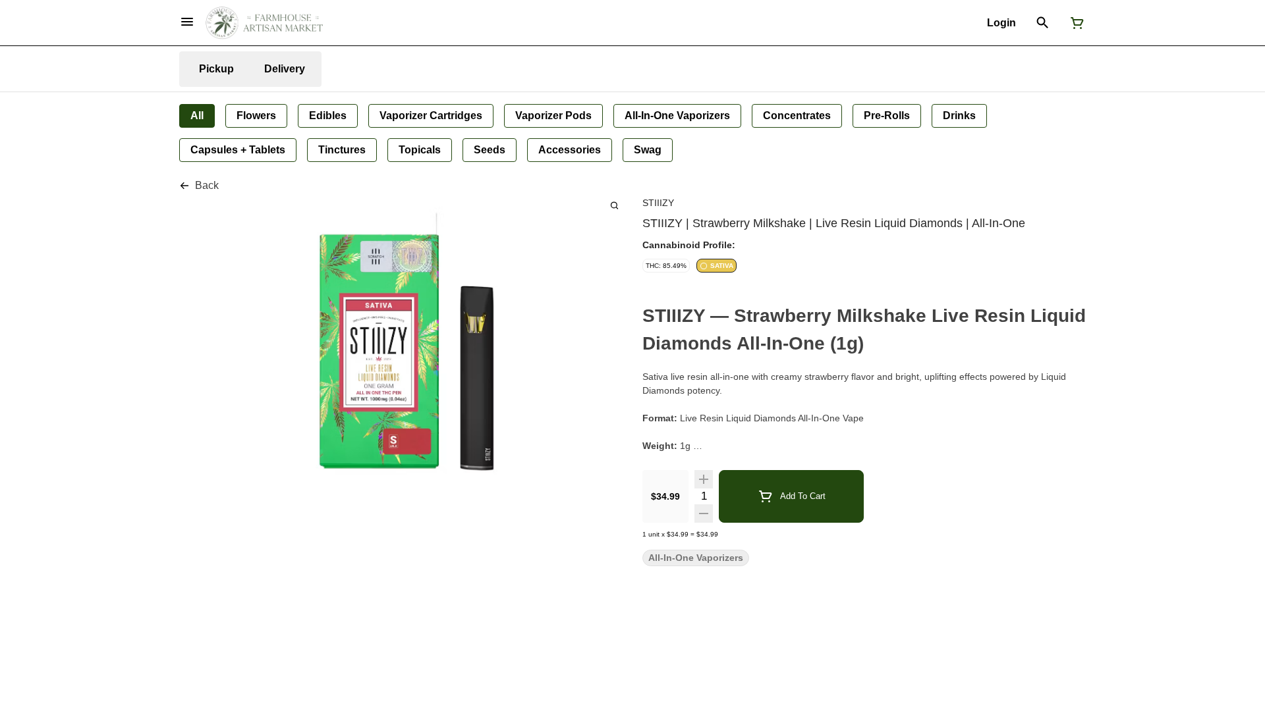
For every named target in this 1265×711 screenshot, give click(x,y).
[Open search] (1042, 23)
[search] (614, 205)
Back (207, 185)
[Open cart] (1074, 23)
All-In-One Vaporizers (695, 558)
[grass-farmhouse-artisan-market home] (264, 23)
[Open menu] (187, 22)
